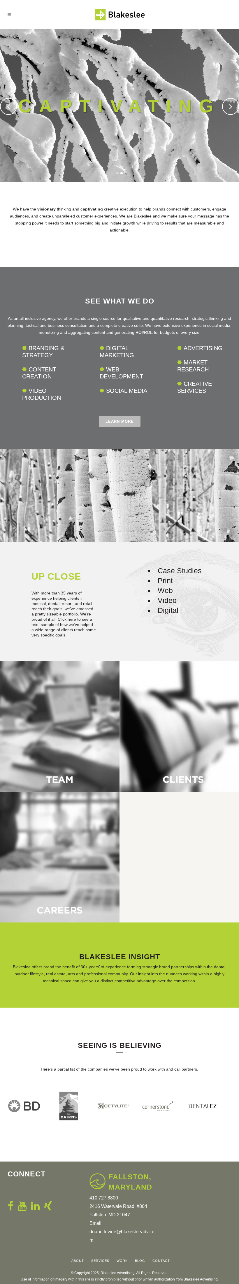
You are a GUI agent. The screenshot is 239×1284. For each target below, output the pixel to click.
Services (100, 1260)
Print (165, 580)
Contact (161, 1260)
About (77, 1260)
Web (165, 590)
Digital (168, 610)
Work (122, 1260)
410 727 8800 (103, 1197)
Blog (140, 1260)
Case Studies (180, 570)
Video (167, 600)
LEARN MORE (120, 421)
